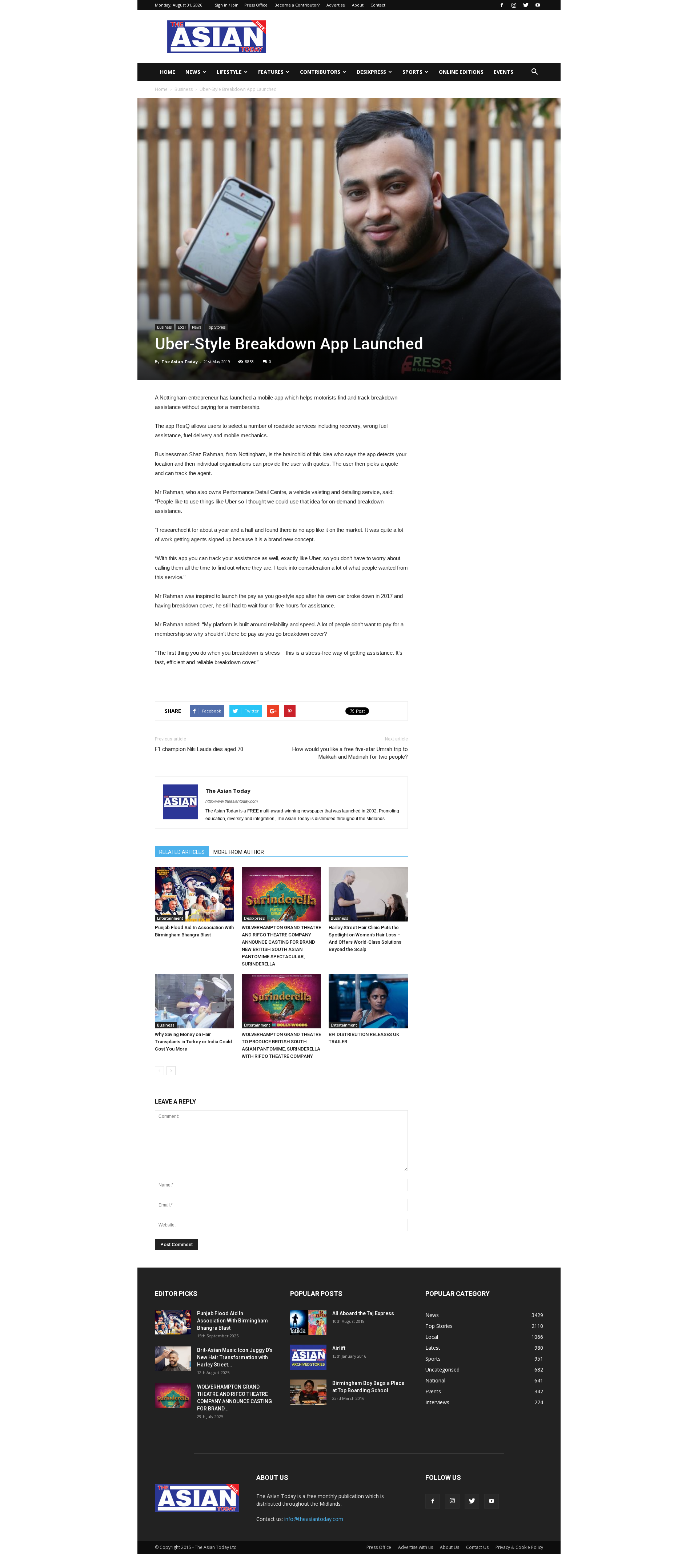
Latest (432, 1347)
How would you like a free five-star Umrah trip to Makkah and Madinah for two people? (350, 753)
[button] (534, 72)
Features (271, 71)
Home (167, 71)
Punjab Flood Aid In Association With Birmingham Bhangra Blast (232, 1320)
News (192, 71)
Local (182, 327)
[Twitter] (525, 5)
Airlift (338, 1348)
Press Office (256, 5)
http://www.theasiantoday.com (231, 801)
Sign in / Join (226, 5)
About (358, 5)
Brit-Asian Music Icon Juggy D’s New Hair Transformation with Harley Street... (235, 1357)
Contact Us (477, 1547)
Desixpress (254, 918)
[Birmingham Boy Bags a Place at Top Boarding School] (308, 1392)
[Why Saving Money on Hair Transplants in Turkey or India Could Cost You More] (194, 1001)
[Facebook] (501, 5)
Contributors (320, 71)
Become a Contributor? (297, 5)
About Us (449, 1547)
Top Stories (216, 327)
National (435, 1380)
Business (183, 89)
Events (503, 71)
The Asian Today (179, 361)
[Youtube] (537, 5)
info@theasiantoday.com (313, 1518)
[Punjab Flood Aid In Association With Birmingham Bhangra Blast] (194, 894)
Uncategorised (442, 1369)
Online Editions (461, 71)
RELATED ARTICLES (182, 852)
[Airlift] (308, 1357)
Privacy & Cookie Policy (519, 1547)
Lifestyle (229, 71)
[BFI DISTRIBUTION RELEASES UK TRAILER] (368, 1001)
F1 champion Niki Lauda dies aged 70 (199, 749)
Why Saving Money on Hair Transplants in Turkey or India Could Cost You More (193, 1042)
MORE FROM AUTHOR (238, 852)
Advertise (335, 5)
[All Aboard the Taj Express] (308, 1322)
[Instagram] (513, 5)
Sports (412, 71)
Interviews (437, 1402)
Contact (377, 5)
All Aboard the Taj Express (363, 1313)
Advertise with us (415, 1547)
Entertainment (170, 918)
